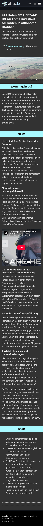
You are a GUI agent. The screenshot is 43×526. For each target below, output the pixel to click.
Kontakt (5, 516)
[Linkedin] (35, 3)
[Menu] (39, 3)
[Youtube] (30, 3)
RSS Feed (5, 519)
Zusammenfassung (15, 46)
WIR (12, 519)
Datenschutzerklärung (29, 516)
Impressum (14, 516)
